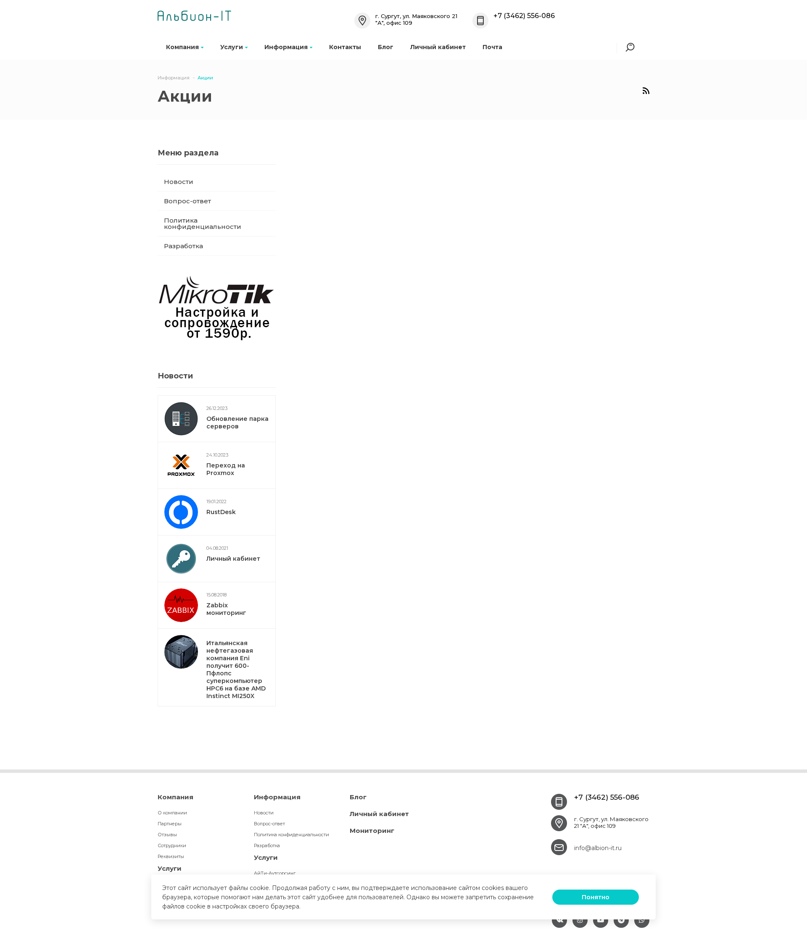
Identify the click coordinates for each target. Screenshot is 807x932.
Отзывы (167, 834)
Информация (286, 47)
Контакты (345, 47)
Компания (182, 47)
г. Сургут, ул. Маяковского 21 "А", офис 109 (611, 822)
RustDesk (221, 512)
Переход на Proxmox (225, 469)
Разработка (183, 246)
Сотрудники (172, 845)
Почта (492, 47)
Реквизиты (171, 856)
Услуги (231, 47)
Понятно (595, 897)
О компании (172, 813)
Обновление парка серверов (237, 422)
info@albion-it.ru (598, 848)
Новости (178, 182)
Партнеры (170, 824)
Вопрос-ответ (187, 201)
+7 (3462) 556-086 (524, 16)
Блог (385, 47)
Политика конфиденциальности (202, 223)
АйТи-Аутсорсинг (274, 873)
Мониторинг (372, 831)
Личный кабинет (438, 47)
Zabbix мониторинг (226, 609)
